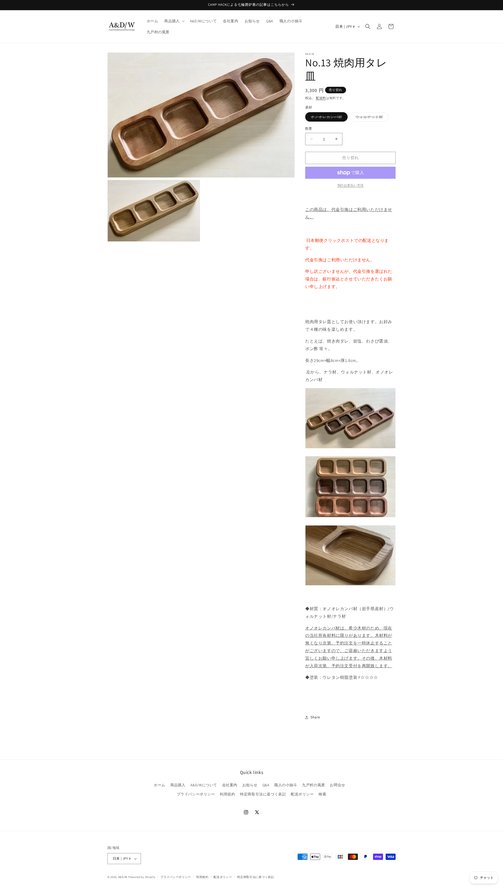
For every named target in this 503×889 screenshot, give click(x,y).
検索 (322, 794)
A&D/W (123, 877)
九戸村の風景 (313, 785)
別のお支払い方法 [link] (350, 185)
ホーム (159, 785)
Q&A (266, 785)
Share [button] (315, 717)
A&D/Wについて (203, 785)
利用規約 (227, 794)
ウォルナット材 (371, 118)
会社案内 (229, 785)
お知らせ (250, 785)
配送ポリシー (302, 794)
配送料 (321, 98)
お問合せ (337, 785)
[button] (174, 20)
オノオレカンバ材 (328, 118)
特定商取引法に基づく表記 (263, 794)
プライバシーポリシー (196, 794)
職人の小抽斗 (285, 785)
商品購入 (177, 785)
